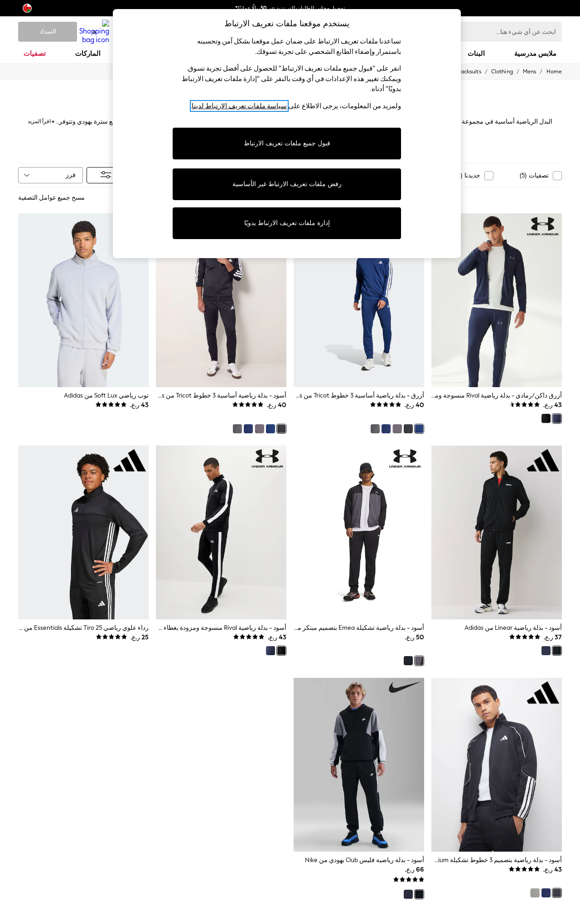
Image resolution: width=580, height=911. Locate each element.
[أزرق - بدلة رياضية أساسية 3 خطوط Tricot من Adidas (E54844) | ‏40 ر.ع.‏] (359, 300)
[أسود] (546, 418)
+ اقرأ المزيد (41, 120)
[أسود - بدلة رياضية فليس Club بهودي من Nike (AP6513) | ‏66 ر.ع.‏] (359, 765)
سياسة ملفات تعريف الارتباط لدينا (239, 106)
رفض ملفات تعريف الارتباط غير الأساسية (287, 184)
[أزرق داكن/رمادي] (556, 418)
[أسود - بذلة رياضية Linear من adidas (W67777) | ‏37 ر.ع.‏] (496, 532)
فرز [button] (71, 175)
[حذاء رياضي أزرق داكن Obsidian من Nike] (408, 894)
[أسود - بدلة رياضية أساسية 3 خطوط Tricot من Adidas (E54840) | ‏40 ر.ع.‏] (221, 300)
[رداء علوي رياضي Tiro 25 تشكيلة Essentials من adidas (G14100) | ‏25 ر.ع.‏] (83, 532)
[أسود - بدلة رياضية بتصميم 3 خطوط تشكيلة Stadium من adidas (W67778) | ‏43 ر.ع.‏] (496, 765)
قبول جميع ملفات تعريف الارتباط (287, 143)
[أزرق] (419, 428)
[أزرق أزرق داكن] (386, 428)
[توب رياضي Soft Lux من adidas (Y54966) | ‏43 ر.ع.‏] (83, 300)
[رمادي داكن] (375, 428)
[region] (287, 133)
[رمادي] (396, 428)
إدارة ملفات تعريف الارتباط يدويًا (287, 223)
